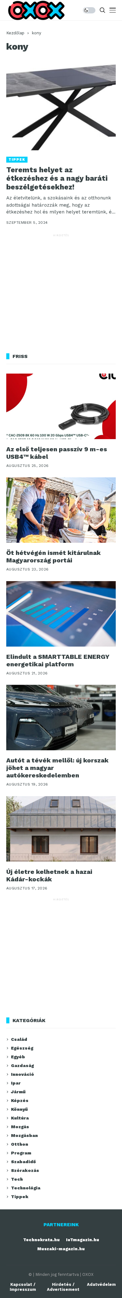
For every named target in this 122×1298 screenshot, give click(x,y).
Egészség (22, 1048)
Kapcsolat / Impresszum (23, 1287)
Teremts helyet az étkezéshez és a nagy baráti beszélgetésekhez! (57, 178)
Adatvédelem (101, 1284)
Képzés (19, 1100)
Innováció (22, 1074)
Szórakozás (25, 1170)
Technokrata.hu (41, 1239)
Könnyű (19, 1109)
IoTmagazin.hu (82, 1239)
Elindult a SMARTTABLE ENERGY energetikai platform (57, 660)
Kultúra (20, 1117)
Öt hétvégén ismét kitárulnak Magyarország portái (53, 556)
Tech (17, 1179)
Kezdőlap (15, 33)
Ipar (16, 1082)
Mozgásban (24, 1135)
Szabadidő (23, 1161)
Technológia (25, 1187)
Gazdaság (22, 1065)
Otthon (19, 1144)
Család (19, 1039)
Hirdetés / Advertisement (63, 1287)
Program (21, 1152)
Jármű (18, 1091)
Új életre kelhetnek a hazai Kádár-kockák (49, 875)
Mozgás (20, 1126)
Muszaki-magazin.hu (61, 1249)
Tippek (16, 160)
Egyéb (18, 1056)
